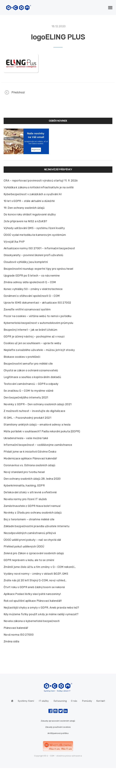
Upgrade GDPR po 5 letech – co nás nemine (32, 275)
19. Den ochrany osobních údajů (24, 207)
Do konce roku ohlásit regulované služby (30, 214)
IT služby (44, 701)
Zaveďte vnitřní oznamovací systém (27, 309)
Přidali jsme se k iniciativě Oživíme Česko (30, 451)
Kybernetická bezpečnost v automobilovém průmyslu (38, 323)
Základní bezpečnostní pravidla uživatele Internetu (36, 526)
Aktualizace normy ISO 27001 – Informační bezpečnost (39, 248)
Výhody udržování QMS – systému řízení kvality (34, 228)
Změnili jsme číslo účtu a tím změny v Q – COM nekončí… (40, 567)
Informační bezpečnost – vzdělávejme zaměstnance (38, 445)
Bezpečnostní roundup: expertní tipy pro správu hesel (38, 268)
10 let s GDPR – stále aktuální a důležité (29, 201)
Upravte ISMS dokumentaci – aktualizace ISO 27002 (37, 302)
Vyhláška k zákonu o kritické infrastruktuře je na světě (39, 187)
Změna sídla (11, 641)
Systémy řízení (26, 701)
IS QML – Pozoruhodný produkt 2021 (27, 417)
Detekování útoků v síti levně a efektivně (30, 492)
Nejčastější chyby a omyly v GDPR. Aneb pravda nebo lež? (41, 607)
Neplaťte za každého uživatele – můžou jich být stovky (39, 350)
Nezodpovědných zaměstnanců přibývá (30, 533)
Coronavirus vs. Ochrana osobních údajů (29, 465)
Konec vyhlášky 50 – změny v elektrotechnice (33, 289)
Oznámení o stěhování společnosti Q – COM (32, 296)
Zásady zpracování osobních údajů (58, 721)
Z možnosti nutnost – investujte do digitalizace (34, 411)
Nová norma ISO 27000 (19, 634)
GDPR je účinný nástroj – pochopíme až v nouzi (34, 336)
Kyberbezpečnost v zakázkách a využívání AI (33, 194)
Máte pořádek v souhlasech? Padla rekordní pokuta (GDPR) (42, 431)
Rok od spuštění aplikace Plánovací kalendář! (33, 600)
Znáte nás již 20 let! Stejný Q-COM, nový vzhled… (35, 580)
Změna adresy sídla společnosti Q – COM (30, 282)
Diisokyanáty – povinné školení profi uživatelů (33, 255)
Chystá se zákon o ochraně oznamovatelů (31, 370)
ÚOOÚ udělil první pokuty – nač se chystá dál (32, 540)
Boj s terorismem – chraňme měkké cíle (29, 519)
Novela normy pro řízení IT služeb (25, 499)
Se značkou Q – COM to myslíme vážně (28, 390)
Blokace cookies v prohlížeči (22, 356)
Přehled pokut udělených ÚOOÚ (24, 546)
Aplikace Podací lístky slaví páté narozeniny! (32, 594)
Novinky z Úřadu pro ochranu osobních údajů (33, 512)
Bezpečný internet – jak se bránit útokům (30, 329)
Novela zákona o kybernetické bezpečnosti (32, 621)
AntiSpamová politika (58, 733)
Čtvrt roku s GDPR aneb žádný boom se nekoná (34, 587)
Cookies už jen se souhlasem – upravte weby (32, 343)
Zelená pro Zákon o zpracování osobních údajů (34, 553)
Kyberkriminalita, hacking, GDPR (24, 485)
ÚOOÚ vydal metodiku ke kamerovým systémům (35, 235)
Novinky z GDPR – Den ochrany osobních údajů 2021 (37, 404)
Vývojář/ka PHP (14, 241)
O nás (74, 701)
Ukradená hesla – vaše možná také (26, 438)
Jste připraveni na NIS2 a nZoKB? (25, 221)
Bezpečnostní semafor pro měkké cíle (28, 363)
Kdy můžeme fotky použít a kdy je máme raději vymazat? (41, 614)
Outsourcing (60, 701)
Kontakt (100, 701)
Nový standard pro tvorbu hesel (24, 472)
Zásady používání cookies (58, 727)
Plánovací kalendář (16, 628)
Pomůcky (87, 701)
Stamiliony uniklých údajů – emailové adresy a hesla (37, 424)
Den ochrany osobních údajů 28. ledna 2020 (32, 478)
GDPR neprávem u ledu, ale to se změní (29, 560)
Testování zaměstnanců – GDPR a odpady (31, 384)
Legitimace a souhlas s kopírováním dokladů (32, 377)
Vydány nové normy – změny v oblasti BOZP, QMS (36, 573)
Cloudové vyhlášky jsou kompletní (26, 262)
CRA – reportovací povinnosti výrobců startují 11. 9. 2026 (41, 180)
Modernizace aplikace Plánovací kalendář (30, 458)
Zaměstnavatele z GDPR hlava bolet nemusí (32, 506)
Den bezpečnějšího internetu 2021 (26, 397)
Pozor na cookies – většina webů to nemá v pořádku (37, 316)
